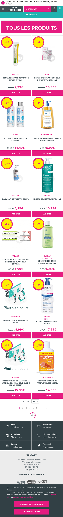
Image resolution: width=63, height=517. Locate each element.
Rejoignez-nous (31, 469)
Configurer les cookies (31, 504)
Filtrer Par (31, 15)
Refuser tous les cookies (23, 497)
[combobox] (36, 9)
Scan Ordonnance (14, 8)
